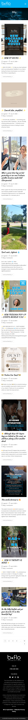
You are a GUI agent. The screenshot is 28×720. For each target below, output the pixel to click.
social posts (10, 63)
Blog (4, 63)
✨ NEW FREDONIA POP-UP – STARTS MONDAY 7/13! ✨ (13, 315)
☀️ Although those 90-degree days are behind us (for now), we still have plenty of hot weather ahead (13, 437)
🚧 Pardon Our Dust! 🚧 (11, 375)
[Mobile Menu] (26, 4)
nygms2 (5, 61)
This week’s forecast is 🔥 (11, 499)
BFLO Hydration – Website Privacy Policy (14, 710)
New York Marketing (21, 718)
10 (24, 641)
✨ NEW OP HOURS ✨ (11, 58)
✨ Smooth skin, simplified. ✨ (13, 110)
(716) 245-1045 (14, 669)
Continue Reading (8, 77)
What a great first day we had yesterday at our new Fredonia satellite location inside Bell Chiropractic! (12, 177)
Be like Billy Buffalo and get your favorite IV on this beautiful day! (12, 612)
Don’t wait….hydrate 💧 (10, 252)
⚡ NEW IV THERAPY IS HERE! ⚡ (11, 561)
